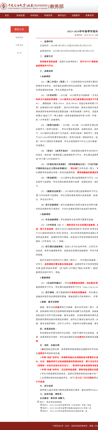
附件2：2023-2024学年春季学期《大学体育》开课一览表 (66, 405)
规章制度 (19, 37)
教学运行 (62, 15)
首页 (7, 15)
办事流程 (19, 45)
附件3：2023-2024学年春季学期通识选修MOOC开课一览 (66, 408)
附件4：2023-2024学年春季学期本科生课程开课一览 (64, 411)
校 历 (19, 53)
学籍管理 (48, 15)
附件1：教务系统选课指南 (50, 402)
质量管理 (89, 15)
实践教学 (76, 15)
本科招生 (34, 15)
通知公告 (19, 29)
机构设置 (21, 15)
